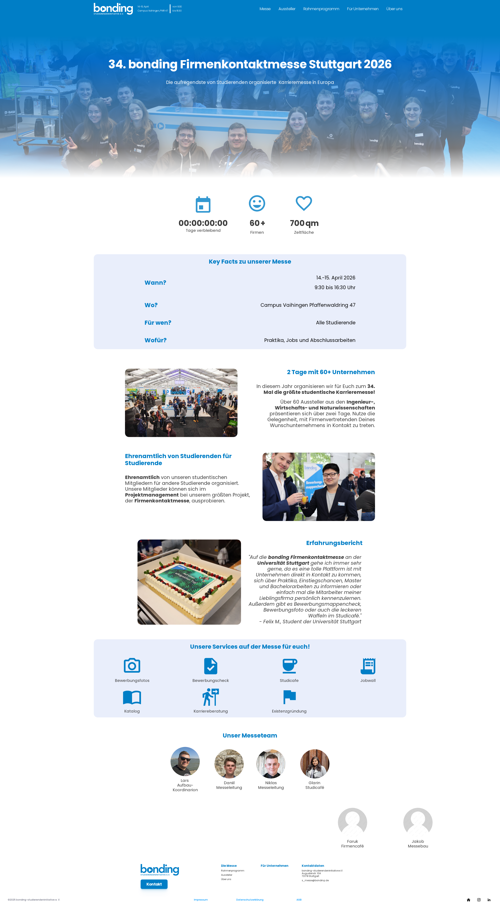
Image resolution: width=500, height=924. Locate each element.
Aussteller (287, 9)
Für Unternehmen (363, 9)
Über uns (394, 9)
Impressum (201, 899)
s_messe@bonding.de (315, 880)
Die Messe (229, 866)
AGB (299, 899)
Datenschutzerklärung (249, 899)
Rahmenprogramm (321, 9)
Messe (265, 9)
